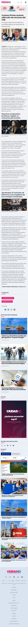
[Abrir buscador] (21, 2)
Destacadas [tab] (7, 454)
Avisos (14, 600)
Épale (13, 580)
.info (3, 580)
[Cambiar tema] (18, 2)
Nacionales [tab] (16, 454)
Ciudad (14, 616)
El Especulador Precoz (14, 603)
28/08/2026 (6, 340)
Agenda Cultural (14, 621)
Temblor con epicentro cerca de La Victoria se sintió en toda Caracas (13, 474)
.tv (6, 580)
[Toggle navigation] (25, 2)
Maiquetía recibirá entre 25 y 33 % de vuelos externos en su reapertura (12, 496)
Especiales (14, 605)
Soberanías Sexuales (14, 623)
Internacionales (14, 592)
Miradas (14, 613)
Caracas (14, 587)
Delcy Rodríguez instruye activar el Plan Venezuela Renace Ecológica (14, 362)
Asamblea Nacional (8, 298)
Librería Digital (14, 608)
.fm (9, 580)
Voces (14, 597)
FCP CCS (18, 580)
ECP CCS (24, 580)
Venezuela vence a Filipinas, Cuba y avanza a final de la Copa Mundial (14, 560)
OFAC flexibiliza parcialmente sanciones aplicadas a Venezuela (14, 539)
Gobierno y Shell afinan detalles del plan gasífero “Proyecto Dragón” (14, 336)
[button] (14, 419)
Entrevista (14, 618)
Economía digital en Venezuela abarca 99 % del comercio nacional (14, 388)
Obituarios (14, 610)
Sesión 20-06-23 (7, 301)
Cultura (14, 595)
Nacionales (14, 590)
